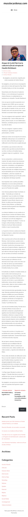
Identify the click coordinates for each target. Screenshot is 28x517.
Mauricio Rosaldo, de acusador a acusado (13, 427)
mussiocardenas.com (15, 3)
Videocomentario (6, 505)
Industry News (6, 471)
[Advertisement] (14, 28)
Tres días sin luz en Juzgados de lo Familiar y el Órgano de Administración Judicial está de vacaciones (14, 437)
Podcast (4, 489)
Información (5, 474)
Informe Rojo (5, 477)
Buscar (4, 406)
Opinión (4, 486)
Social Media (5, 499)
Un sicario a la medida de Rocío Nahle (12, 431)
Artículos (4, 467)
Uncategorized (6, 502)
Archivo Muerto (7, 74)
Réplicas (4, 495)
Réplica (4, 492)
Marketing (4, 480)
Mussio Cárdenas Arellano (10, 72)
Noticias (4, 483)
